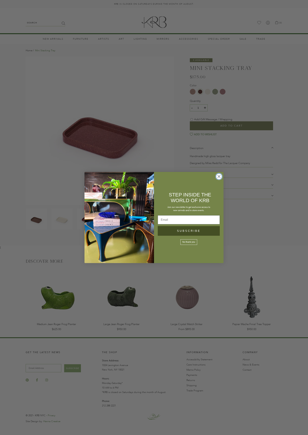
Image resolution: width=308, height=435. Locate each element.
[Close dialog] (219, 176)
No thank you (188, 242)
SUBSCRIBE (189, 230)
